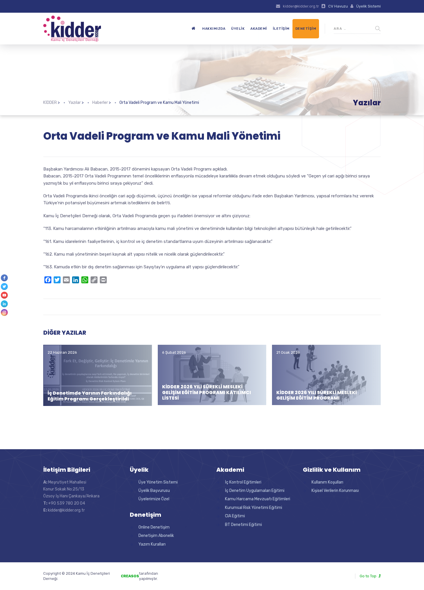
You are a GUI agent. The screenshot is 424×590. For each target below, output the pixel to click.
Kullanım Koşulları (327, 482)
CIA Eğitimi (235, 516)
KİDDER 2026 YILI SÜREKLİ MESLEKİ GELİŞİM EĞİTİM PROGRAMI (316, 395)
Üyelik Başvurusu (154, 490)
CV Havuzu (338, 6)
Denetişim (305, 29)
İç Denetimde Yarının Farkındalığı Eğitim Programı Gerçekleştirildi (90, 396)
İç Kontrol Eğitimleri (243, 482)
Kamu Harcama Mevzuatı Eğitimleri (257, 499)
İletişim (281, 29)
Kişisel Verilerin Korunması (335, 490)
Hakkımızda (213, 29)
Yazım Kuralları (152, 544)
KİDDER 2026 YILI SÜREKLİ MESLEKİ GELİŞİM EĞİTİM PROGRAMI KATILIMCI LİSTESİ (206, 392)
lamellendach (188, 578)
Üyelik (238, 29)
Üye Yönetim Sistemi (158, 482)
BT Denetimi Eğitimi (243, 524)
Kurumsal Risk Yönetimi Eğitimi (253, 507)
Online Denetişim (154, 527)
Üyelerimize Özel (153, 499)
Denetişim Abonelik (156, 535)
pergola (183, 573)
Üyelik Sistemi (368, 6)
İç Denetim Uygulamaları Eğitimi (254, 490)
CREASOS (130, 576)
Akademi (258, 29)
